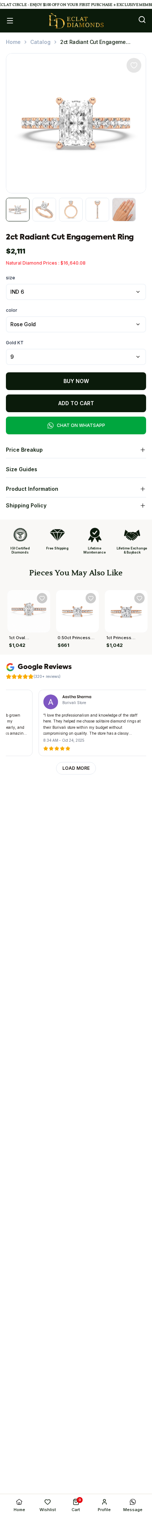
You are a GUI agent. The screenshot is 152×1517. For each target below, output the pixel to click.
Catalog (40, 42)
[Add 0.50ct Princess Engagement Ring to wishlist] (91, 598)
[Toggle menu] (10, 21)
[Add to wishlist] (134, 65)
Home (13, 42)
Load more (76, 768)
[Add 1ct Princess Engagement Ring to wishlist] (139, 598)
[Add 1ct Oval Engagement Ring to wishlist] (42, 598)
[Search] (142, 19)
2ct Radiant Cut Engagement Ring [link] (95, 42)
